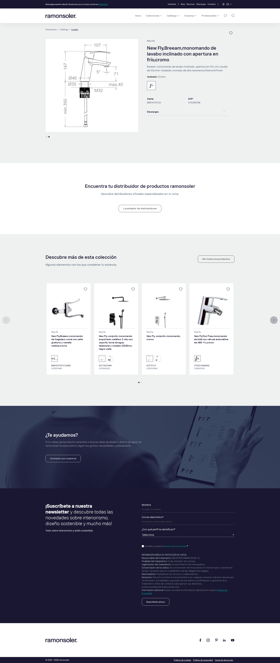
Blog (183, 4)
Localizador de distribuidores (140, 208)
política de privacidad (175, 546)
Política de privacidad (203, 660)
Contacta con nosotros (63, 458)
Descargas (201, 4)
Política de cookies (182, 660)
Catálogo (64, 29)
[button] (46, 136)
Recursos (191, 4)
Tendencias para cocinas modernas (77, 4)
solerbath (172, 4)
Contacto (212, 4)
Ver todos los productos (216, 259)
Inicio (138, 15)
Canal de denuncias (224, 660)
